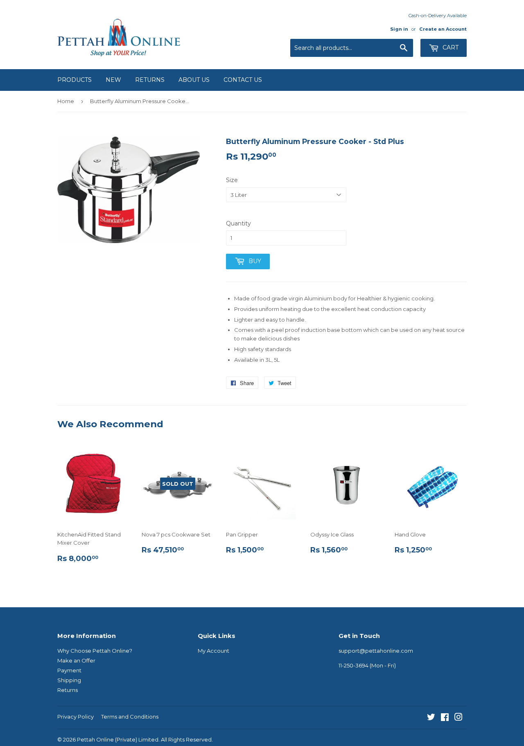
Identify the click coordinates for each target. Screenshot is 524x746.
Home (65, 101)
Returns (67, 690)
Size (232, 180)
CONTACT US (243, 79)
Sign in (399, 29)
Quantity (238, 223)
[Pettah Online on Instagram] (458, 718)
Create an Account (443, 29)
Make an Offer (76, 660)
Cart (449, 47)
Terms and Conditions (129, 716)
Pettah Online (95, 739)
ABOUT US (194, 79)
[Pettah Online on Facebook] (444, 718)
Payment (69, 670)
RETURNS (150, 79)
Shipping (69, 680)
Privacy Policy (75, 716)
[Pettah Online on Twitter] (431, 718)
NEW (113, 79)
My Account (213, 650)
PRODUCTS (74, 79)
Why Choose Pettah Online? (94, 650)
